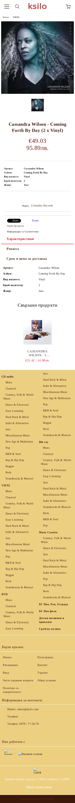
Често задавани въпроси (18, 680)
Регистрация (45, 657)
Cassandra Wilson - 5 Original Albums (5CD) (37, 353)
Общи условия (47, 680)
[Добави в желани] (68, 197)
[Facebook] (7, 732)
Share (15, 220)
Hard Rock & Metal (17, 417)
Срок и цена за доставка (27, 258)
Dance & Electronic (17, 404)
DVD (5, 594)
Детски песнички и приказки (51, 620)
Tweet (35, 220)
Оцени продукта (15, 226)
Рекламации (10, 665)
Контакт (43, 665)
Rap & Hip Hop (15, 460)
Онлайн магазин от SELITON (37, 799)
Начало (6, 17)
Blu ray (43, 442)
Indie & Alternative (17, 423)
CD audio (7, 376)
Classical (11, 388)
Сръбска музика (50, 628)
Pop (8, 447)
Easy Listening (14, 410)
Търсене (43, 672)
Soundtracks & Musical (19, 478)
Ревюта (13, 249)
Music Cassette (48, 532)
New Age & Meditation (19, 441)
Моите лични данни (39, 787)
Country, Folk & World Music (18, 396)
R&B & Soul (13, 454)
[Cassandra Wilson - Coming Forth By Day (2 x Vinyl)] (37, 93)
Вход (6, 672)
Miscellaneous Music (18, 435)
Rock (9, 472)
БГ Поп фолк (48, 611)
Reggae (10, 466)
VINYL (16, 17)
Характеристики (20, 239)
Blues (9, 382)
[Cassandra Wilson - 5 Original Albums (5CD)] (37, 330)
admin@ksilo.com (27, 709)
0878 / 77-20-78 (29, 723)
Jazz (8, 429)
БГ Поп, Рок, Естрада (53, 604)
